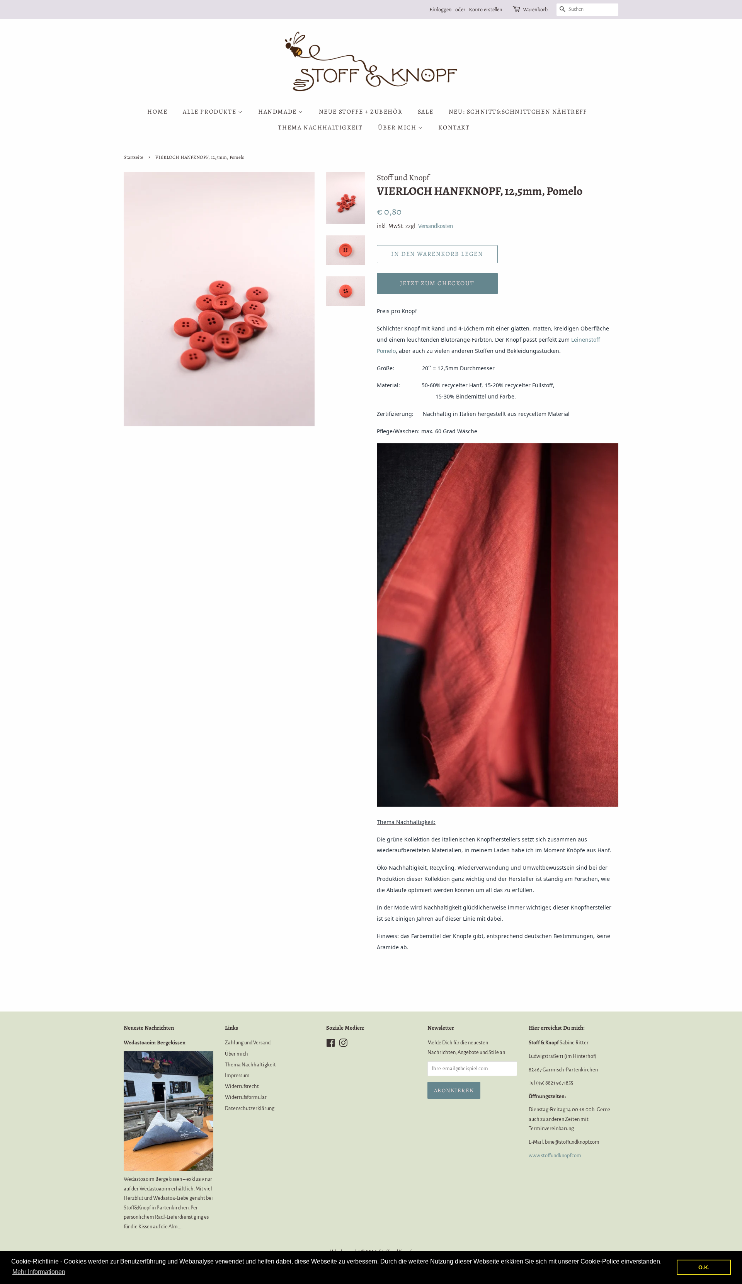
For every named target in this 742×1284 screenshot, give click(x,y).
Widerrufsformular (246, 1097)
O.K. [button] (704, 1267)
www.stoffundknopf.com (555, 1155)
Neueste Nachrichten (149, 1028)
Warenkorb (535, 9)
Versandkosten (435, 226)
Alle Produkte (210, 111)
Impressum (237, 1075)
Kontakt (454, 127)
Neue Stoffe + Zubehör (361, 111)
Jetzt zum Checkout (437, 283)
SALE (425, 111)
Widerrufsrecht (242, 1086)
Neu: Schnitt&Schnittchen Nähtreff (518, 111)
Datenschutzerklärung (249, 1108)
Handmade (278, 111)
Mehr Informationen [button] (38, 1272)
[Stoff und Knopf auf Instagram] (343, 1044)
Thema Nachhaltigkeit (320, 127)
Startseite (133, 157)
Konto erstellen (485, 9)
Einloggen (440, 9)
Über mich (398, 127)
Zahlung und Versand (248, 1043)
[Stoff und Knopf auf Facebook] (330, 1044)
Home (157, 111)
